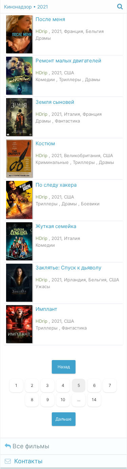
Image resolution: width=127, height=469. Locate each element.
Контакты (28, 461)
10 (63, 399)
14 (94, 399)
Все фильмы (30, 446)
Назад (64, 366)
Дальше (63, 418)
